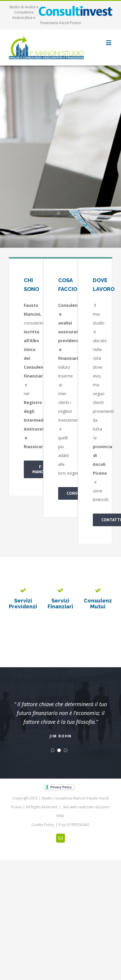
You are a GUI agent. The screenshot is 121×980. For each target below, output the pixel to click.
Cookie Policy (43, 815)
